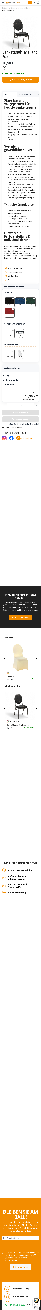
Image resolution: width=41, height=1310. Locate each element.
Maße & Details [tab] (25, 94)
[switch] (36, 1307)
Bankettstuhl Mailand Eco (18, 725)
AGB (34, 1255)
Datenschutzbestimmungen (27, 1252)
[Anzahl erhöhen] (36, 405)
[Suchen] (30, 2)
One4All (10, 676)
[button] (15, 1305)
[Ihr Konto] (34, 2)
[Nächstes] (36, 659)
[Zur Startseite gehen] (16, 2)
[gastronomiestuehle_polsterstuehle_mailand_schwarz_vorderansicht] (20, 32)
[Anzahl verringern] (4, 405)
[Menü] (3, 2)
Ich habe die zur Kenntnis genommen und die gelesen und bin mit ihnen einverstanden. (22, 1256)
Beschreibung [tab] (10, 94)
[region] (20, 32)
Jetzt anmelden (20, 1267)
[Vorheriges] (4, 659)
